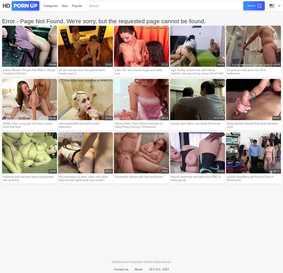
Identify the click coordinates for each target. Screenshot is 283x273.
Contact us (121, 269)
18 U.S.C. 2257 (159, 269)
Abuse (138, 269)
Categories (51, 5)
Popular (77, 5)
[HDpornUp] (20, 6)
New (65, 5)
